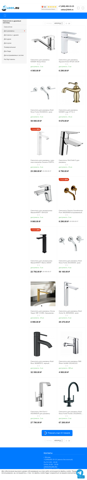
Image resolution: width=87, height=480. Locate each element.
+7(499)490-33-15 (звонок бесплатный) (58, 459)
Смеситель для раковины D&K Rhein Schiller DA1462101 (70, 362)
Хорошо (81, 477)
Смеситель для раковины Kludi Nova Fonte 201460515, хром (42, 111)
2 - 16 (68, 23)
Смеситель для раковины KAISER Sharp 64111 (40, 61)
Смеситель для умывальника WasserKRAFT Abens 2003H (41, 262)
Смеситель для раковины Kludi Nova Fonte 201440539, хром (70, 262)
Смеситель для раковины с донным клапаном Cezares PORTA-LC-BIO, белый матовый (42, 161)
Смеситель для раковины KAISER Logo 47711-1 (68, 111)
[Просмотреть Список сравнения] (83, 9)
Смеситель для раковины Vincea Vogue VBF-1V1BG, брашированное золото (43, 312)
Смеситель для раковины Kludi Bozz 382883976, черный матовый (42, 362)
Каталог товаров (5, 15)
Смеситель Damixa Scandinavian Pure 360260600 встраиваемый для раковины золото (71, 211)
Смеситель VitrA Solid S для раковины (69, 161)
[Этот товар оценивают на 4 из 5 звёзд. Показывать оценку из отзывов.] (62, 64)
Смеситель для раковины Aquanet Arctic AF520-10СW (69, 61)
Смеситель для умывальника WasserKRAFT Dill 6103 (41, 211)
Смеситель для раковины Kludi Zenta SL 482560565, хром (70, 312)
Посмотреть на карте (51, 469)
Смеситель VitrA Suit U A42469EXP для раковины (40, 412)
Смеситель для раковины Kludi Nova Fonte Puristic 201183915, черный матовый (70, 413)
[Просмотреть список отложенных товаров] (78, 9)
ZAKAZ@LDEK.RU (50, 467)
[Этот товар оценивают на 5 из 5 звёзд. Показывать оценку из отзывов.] (34, 64)
